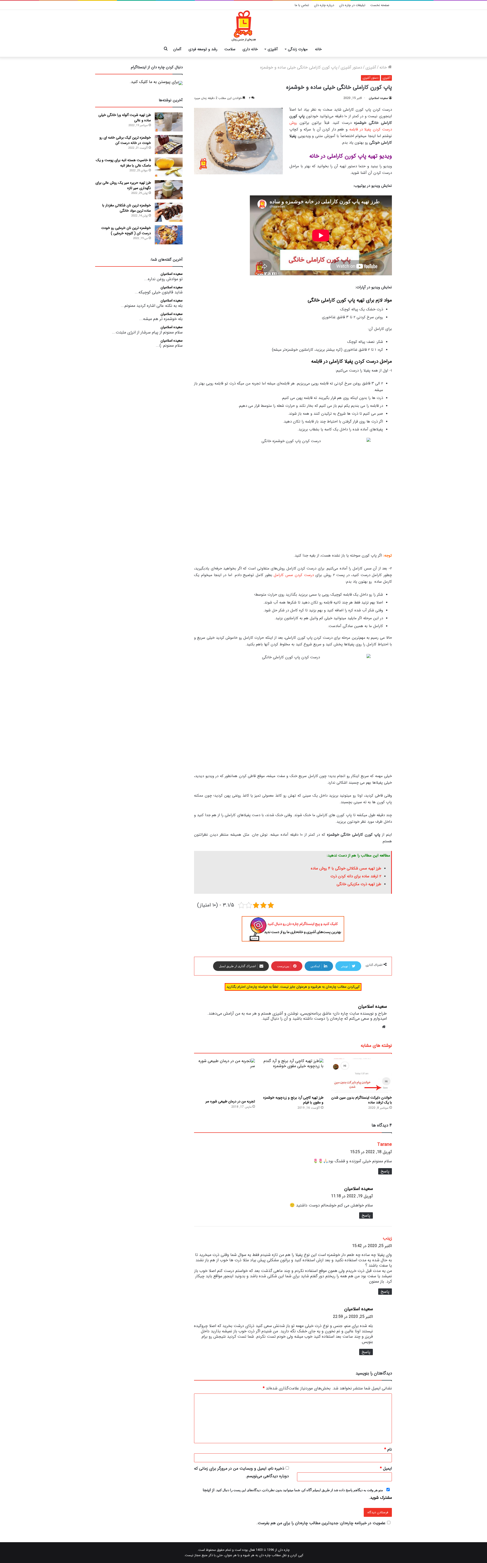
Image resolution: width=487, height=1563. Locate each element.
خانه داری (250, 49)
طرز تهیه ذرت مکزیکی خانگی (359, 884)
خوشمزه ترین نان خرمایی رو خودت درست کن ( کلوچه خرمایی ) (126, 230)
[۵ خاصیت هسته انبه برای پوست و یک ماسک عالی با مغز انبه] (169, 167)
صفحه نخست (379, 5)
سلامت (229, 49)
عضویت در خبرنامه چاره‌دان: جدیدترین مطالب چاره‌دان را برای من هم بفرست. (321, 1523)
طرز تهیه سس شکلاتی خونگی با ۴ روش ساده (345, 868)
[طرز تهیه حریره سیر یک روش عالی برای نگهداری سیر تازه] (169, 189)
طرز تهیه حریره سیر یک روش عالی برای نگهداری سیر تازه (123, 185)
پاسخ (385, 1171)
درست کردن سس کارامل (294, 575)
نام (388, 1449)
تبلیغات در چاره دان (352, 5)
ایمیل (386, 1468)
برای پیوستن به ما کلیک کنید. (154, 82)
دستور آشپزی (351, 67)
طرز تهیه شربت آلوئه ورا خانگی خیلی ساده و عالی (124, 117)
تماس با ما (302, 5)
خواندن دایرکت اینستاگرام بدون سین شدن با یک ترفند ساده (361, 1100)
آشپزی (273, 49)
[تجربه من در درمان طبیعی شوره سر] (224, 1077)
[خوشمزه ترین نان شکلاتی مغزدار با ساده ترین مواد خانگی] (169, 212)
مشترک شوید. (380, 1497)
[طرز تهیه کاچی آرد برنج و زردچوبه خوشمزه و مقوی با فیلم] (293, 1075)
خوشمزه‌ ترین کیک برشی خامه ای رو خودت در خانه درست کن (125, 140)
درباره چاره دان (324, 5)
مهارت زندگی (298, 49)
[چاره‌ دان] (243, 26)
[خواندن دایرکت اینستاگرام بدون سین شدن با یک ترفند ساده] (361, 1075)
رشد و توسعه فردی (202, 49)
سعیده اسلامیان (378, 98)
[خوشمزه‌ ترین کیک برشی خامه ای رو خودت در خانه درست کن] (169, 144)
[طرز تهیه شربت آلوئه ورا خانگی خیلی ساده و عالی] (169, 121)
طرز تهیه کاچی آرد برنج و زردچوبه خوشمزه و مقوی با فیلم (293, 1100)
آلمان (177, 49)
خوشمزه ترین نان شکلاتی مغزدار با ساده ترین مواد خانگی (126, 208)
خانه (318, 49)
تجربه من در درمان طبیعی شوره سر (230, 1101)
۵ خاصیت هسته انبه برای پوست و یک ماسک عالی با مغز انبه (123, 162)
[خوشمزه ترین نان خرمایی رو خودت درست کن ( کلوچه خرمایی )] (169, 234)
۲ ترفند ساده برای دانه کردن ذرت (356, 876)
